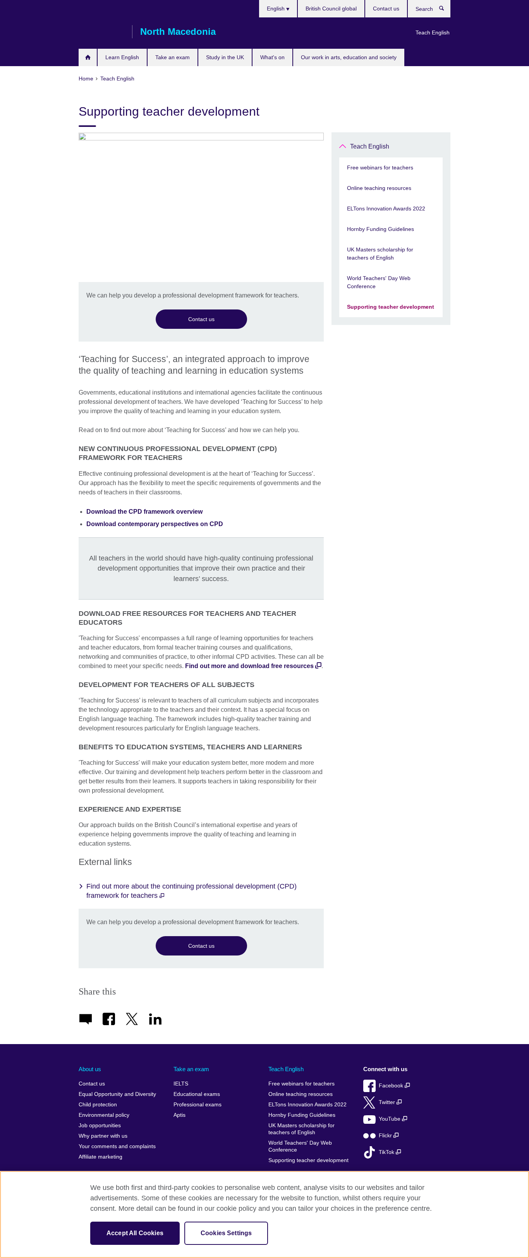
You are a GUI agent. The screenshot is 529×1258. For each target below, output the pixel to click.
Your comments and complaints (117, 1146)
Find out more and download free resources (249, 666)
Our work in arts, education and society (349, 57)
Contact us (386, 8)
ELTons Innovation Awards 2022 (386, 208)
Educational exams (196, 1094)
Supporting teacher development (390, 307)
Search (445, 10)
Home (88, 57)
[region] (264, 1214)
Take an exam (172, 57)
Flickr (386, 1135)
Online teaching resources (379, 188)
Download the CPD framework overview (144, 511)
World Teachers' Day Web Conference (378, 282)
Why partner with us (103, 1136)
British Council (101, 31)
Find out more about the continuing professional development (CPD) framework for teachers (191, 890)
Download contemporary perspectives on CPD (154, 524)
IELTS (180, 1084)
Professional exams (197, 1105)
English (276, 8)
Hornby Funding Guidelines (380, 229)
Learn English (122, 57)
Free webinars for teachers (380, 167)
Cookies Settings (226, 1233)
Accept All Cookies (134, 1233)
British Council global (331, 8)
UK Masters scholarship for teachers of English (380, 253)
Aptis (179, 1115)
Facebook (392, 1086)
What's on (272, 57)
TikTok (387, 1152)
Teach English (433, 32)
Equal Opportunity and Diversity (117, 1094)
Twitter (388, 1102)
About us (90, 1069)
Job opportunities (100, 1125)
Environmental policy (104, 1115)
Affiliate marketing (100, 1157)
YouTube (390, 1119)
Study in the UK (225, 57)
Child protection (98, 1105)
